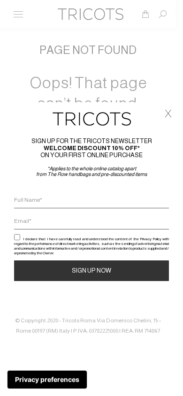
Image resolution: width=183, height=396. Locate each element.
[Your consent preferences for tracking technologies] (47, 379)
